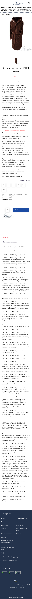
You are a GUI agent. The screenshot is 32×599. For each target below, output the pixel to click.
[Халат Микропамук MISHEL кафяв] (16, 50)
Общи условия (20, 525)
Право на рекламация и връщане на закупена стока (7, 542)
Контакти (18, 533)
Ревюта (5, 237)
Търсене (3, 528)
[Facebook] (3, 563)
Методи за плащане (6, 533)
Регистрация (4, 525)
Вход (2, 521)
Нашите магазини (21, 521)
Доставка (3, 537)
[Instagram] (6, 563)
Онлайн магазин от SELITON (16, 597)
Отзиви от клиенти (21, 518)
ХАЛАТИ (8, 14)
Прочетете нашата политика (16, 587)
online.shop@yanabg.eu (13, 557)
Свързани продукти (10, 242)
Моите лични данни (16, 591)
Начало (2, 14)
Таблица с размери (25, 180)
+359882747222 (13, 560)
